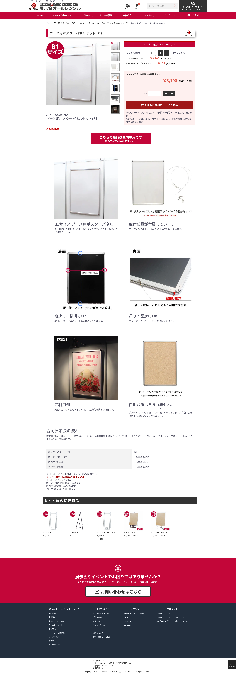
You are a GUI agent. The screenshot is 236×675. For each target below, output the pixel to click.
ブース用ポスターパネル (112, 23)
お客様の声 (149, 15)
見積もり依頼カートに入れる (161, 105)
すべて (49, 23)
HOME (40, 15)
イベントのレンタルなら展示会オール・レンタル (115, 671)
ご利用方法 (84, 15)
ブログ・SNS (169, 15)
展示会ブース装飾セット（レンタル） (76, 23)
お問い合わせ (192, 15)
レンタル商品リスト (61, 15)
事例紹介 (127, 15)
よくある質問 (106, 15)
